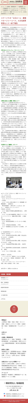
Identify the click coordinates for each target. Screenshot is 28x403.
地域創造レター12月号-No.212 (10, 10)
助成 (6, 326)
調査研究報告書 (4, 287)
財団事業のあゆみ (16, 351)
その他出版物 (13, 341)
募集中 (3, 334)
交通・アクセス (6, 355)
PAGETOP (14, 309)
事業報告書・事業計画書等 (17, 353)
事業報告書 (3, 291)
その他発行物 (4, 295)
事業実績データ (19, 374)
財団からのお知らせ (13, 268)
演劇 (3, 324)
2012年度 (23, 8)
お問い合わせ (16, 355)
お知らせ (4, 332)
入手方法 (3, 299)
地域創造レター (22, 6)
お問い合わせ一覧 (14, 390)
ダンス (22, 322)
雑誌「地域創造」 (17, 339)
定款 (7, 353)
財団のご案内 (5, 349)
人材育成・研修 (6, 322)
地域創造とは (5, 351)
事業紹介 (4, 320)
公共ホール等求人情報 (8, 363)
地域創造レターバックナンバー (11, 8)
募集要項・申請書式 (7, 374)
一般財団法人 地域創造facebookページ (14, 394)
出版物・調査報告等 (11, 6)
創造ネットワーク (11, 324)
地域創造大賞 (12, 326)
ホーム (2, 6)
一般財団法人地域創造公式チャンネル (15, 396)
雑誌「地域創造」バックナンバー (5, 283)
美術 (19, 324)
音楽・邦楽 (15, 322)
